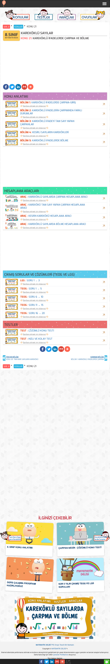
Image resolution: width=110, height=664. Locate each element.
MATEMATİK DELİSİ (59, 648)
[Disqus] (55, 406)
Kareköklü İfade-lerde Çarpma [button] (101, 538)
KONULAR (18, 26)
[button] (6, 87)
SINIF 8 (6, 26)
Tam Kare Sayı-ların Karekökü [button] (15, 538)
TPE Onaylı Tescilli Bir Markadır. (55, 645)
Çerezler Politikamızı (60, 654)
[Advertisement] (55, 63)
